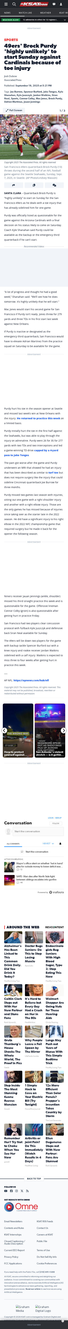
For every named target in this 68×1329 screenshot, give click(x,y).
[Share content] (13, 185)
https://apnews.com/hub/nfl (31, 680)
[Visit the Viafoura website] (56, 892)
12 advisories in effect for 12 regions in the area (41, 20)
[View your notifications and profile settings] (60, 843)
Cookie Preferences (47, 1263)
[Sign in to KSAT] (61, 4)
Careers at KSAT (45, 1235)
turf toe (53, 472)
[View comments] (54, 185)
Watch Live (25, 12)
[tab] (13, 844)
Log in (50, 818)
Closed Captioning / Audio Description (14, 1242)
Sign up (58, 818)
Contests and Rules (14, 1228)
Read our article (33, 1289)
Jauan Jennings (32, 102)
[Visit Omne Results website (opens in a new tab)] (34, 1207)
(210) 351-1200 (47, 1272)
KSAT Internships (12, 1235)
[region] (34, 856)
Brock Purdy (55, 98)
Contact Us (42, 1228)
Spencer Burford (33, 92)
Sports (11, 40)
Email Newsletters (13, 1221)
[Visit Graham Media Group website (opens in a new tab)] (24, 1308)
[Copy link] (34, 185)
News (7, 12)
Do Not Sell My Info (47, 1257)
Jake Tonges (50, 92)
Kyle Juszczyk (24, 95)
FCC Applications (13, 1263)
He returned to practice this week (38, 418)
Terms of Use (43, 1250)
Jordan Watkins (41, 95)
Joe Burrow (16, 92)
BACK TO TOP (34, 1178)
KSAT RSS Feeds (45, 1221)
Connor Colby (27, 98)
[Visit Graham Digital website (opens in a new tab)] (43, 1308)
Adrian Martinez (13, 102)
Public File (42, 1241)
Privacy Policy (11, 1257)
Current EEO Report (14, 1250)
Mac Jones (41, 98)
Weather (45, 12)
